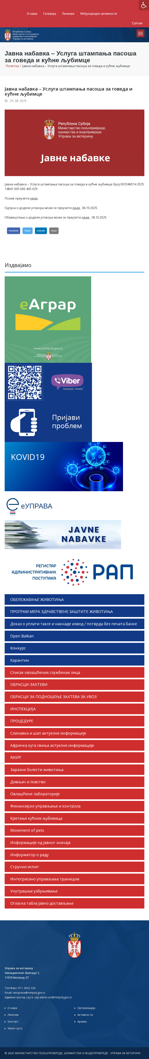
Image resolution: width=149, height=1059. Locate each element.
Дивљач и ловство (28, 781)
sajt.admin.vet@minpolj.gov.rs (53, 997)
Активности (85, 1015)
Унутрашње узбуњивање (34, 891)
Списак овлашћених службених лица (45, 672)
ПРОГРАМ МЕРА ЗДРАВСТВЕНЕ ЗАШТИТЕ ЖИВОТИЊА (61, 611)
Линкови (68, 13)
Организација (86, 1008)
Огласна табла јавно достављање (42, 903)
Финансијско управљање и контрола (45, 806)
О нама (32, 13)
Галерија (49, 13)
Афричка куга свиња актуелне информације (52, 745)
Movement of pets (27, 830)
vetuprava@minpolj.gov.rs (29, 992)
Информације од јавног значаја (40, 842)
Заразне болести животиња (36, 769)
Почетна (12, 66)
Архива (82, 1021)
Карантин (19, 660)
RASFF (15, 757)
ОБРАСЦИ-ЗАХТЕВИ (29, 684)
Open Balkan (22, 636)
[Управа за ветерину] (22, 34)
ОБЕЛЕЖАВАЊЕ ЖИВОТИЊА (37, 599)
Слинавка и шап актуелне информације (48, 733)
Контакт (13, 1021)
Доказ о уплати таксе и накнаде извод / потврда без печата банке (73, 623)
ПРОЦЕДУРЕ (21, 721)
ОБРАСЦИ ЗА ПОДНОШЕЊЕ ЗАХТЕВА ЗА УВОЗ (53, 696)
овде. (76, 208)
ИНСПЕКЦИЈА (23, 708)
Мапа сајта (15, 1028)
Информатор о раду (29, 854)
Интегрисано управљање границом (44, 879)
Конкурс (18, 648)
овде (34, 198)
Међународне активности (98, 13)
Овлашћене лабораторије (35, 793)
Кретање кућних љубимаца (36, 818)
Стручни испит (24, 866)
